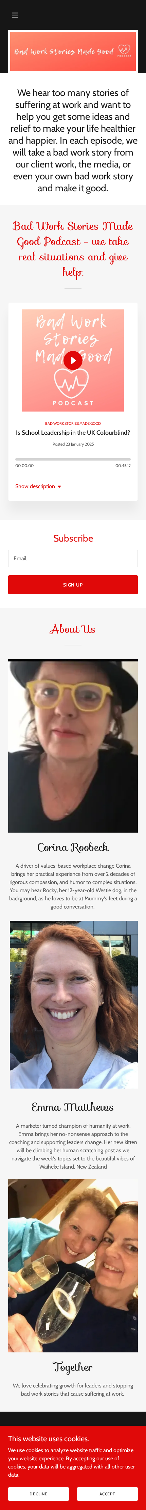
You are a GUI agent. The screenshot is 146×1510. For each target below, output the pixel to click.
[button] (23, 15)
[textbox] (73, 558)
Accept (107, 1493)
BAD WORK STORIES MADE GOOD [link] (73, 423)
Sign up (73, 585)
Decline (39, 1493)
